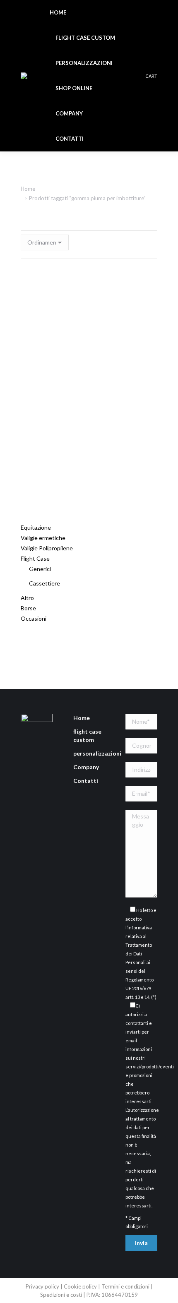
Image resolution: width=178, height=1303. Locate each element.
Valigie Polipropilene (47, 548)
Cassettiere (44, 583)
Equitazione (36, 527)
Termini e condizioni (126, 1286)
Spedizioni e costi (61, 1294)
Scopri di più (93, 486)
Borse (28, 608)
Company (86, 766)
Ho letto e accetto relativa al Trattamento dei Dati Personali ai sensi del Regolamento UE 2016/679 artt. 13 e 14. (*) (140, 953)
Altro (27, 597)
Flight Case (35, 558)
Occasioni (33, 618)
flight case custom (87, 735)
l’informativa (138, 927)
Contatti (85, 780)
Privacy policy (42, 1286)
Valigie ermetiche (43, 537)
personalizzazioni (97, 753)
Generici (40, 568)
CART (151, 76)
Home (81, 717)
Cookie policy (80, 1286)
